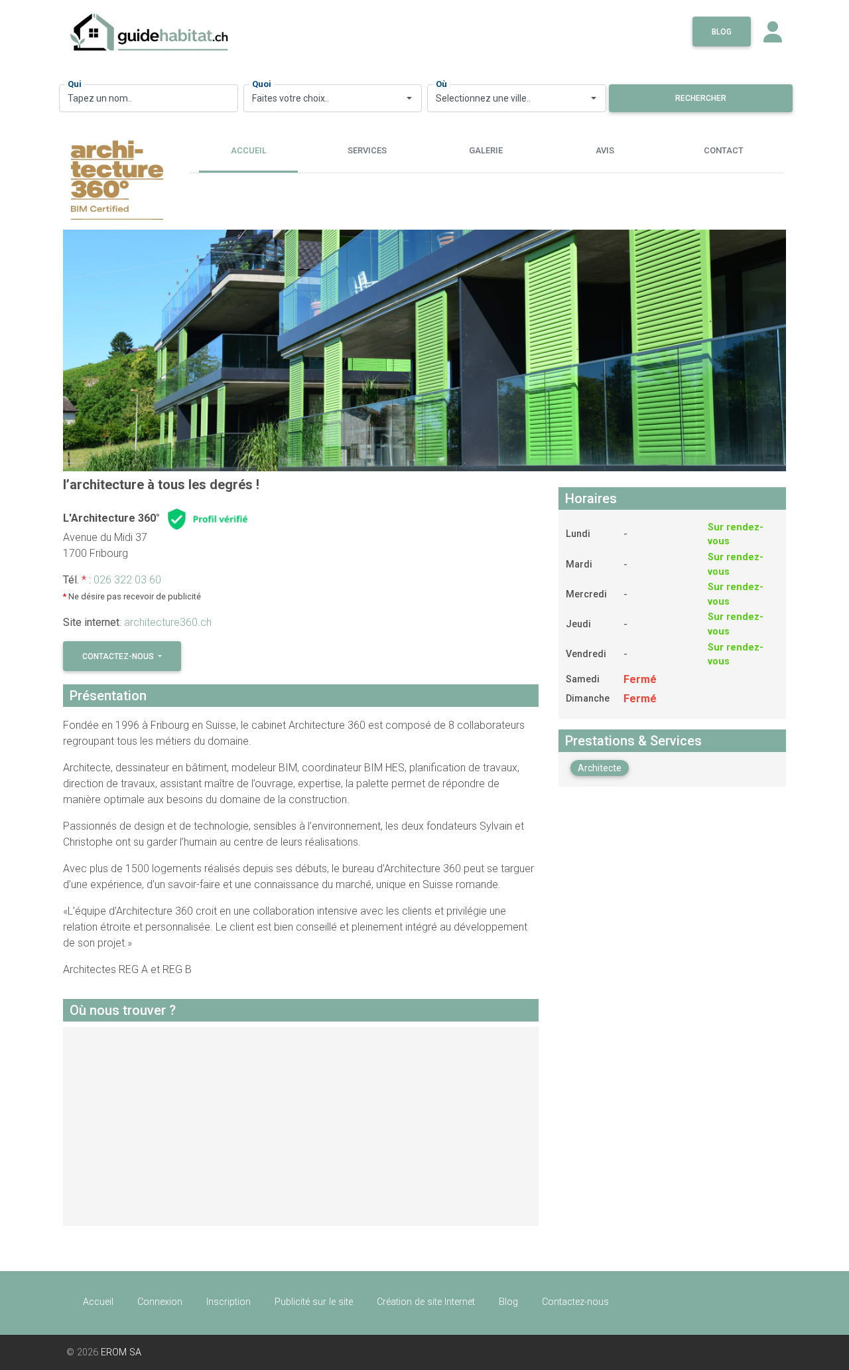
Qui (75, 84)
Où (441, 84)
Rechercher (700, 98)
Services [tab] (367, 150)
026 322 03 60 (127, 579)
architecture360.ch (168, 622)
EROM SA (121, 1352)
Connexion (159, 1302)
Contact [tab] (724, 150)
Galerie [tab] (486, 150)
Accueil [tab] (249, 150)
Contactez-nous (119, 656)
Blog (722, 32)
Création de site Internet (426, 1302)
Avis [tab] (605, 150)
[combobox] (333, 98)
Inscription (228, 1302)
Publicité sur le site (314, 1302)
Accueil (98, 1302)
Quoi (261, 84)
